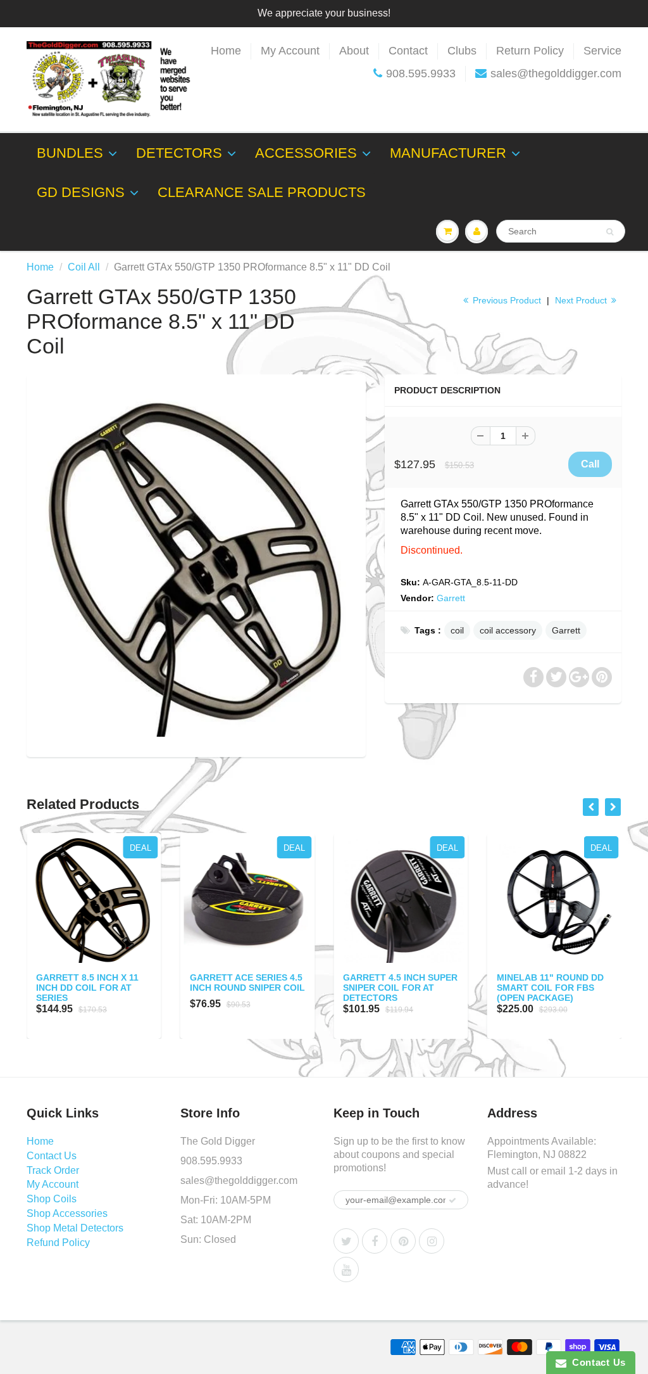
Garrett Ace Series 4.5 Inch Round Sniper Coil (247, 982)
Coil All (84, 267)
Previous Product (505, 300)
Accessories (306, 153)
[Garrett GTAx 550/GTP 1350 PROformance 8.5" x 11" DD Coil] (196, 564)
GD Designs (81, 192)
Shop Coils (52, 1198)
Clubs (462, 50)
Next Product (582, 300)
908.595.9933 (421, 73)
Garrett (451, 598)
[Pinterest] (403, 1241)
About (354, 50)
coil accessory (508, 630)
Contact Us (52, 1155)
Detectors (179, 153)
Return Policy (530, 50)
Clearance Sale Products (262, 192)
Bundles (70, 153)
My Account (290, 50)
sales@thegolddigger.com (555, 73)
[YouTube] (346, 1269)
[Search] (610, 232)
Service (602, 50)
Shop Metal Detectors (75, 1228)
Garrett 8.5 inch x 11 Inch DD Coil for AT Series (87, 987)
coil (457, 630)
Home (226, 50)
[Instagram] (431, 1241)
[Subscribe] (452, 1200)
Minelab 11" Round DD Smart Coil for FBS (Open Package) (550, 987)
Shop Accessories (67, 1213)
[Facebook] (374, 1241)
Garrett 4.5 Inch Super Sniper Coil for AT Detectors (400, 987)
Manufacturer (448, 153)
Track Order (53, 1170)
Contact (408, 50)
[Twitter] (346, 1241)
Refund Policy (58, 1242)
